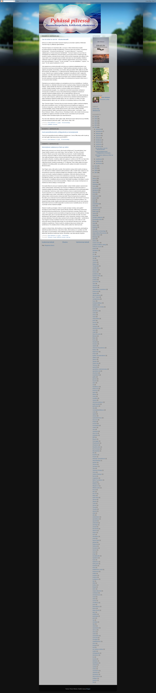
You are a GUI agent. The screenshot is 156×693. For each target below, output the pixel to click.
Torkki (94, 503)
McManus (95, 483)
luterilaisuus (96, 310)
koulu (94, 308)
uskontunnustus (97, 328)
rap (93, 620)
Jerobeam (95, 466)
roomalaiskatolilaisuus (98, 410)
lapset (94, 392)
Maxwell (95, 482)
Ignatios (95, 462)
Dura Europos (96, 449)
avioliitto (95, 268)
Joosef (94, 260)
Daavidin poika (96, 447)
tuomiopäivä (96, 425)
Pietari (94, 205)
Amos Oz (95, 433)
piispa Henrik (96, 610)
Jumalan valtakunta (98, 217)
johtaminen (95, 209)
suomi (94, 324)
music (94, 186)
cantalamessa (96, 299)
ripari (94, 283)
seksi (94, 223)
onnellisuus (95, 602)
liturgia (94, 587)
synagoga (95, 639)
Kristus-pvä (95, 291)
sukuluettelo (96, 635)
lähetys (94, 394)
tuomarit (55, 124)
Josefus (95, 262)
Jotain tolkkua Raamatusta (99, 233)
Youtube (95, 509)
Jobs (94, 468)
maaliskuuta (99, 159)
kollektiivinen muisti (97, 569)
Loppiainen (95, 478)
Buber (94, 338)
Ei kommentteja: (66, 122)
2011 (95, 127)
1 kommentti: (65, 235)
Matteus (95, 264)
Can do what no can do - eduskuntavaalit (55, 39)
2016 (95, 116)
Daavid (94, 215)
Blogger (88, 689)
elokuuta (98, 137)
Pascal (94, 489)
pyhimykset (95, 406)
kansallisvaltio (96, 555)
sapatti (94, 414)
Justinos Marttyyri (97, 474)
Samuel (95, 499)
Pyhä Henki (95, 497)
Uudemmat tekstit (48, 242)
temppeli (95, 645)
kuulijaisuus (96, 579)
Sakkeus (95, 357)
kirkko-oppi (95, 211)
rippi (94, 624)
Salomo (95, 359)
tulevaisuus (95, 655)
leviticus (95, 585)
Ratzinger (95, 236)
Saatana (95, 293)
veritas (94, 668)
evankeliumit (96, 375)
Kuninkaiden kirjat (97, 219)
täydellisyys (95, 663)
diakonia (95, 530)
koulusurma (96, 571)
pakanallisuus (96, 606)
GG (93, 254)
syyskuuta (98, 135)
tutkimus (95, 225)
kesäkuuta (98, 142)
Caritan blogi (96, 108)
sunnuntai (95, 637)
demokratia (95, 528)
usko (94, 429)
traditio (94, 651)
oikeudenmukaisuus (98, 402)
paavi (94, 604)
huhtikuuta (98, 146)
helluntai (95, 546)
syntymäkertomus (97, 417)
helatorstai (95, 544)
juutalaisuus (96, 273)
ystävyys (95, 680)
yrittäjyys (95, 678)
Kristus (94, 353)
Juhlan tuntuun (96, 234)
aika (94, 515)
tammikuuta (99, 163)
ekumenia (95, 270)
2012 (95, 125)
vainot (94, 330)
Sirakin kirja (96, 363)
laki (93, 581)
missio (94, 396)
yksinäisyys (95, 674)
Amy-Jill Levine (96, 334)
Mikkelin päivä (96, 487)
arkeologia (95, 184)
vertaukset (95, 431)
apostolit (95, 520)
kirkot (94, 567)
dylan (94, 202)
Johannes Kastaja (97, 470)
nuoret (94, 180)
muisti (94, 596)
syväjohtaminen (97, 641)
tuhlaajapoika (96, 653)
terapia (94, 421)
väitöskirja (95, 672)
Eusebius (95, 454)
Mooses (95, 221)
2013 (95, 123)
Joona (94, 472)
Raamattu (95, 192)
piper (94, 612)
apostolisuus (96, 519)
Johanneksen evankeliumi (99, 289)
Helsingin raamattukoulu (99, 458)
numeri (94, 600)
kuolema (95, 577)
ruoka (94, 412)
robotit (94, 626)
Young (94, 507)
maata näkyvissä (97, 591)
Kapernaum (96, 351)
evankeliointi (96, 203)
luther (94, 589)
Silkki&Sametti (96, 110)
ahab (94, 513)
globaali (95, 542)
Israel (54, 237)
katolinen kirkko (97, 275)
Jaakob (94, 345)
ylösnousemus (96, 676)
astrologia (95, 524)
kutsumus (95, 390)
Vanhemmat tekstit (82, 242)
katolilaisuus (96, 386)
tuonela (94, 659)
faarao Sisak (96, 540)
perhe (94, 320)
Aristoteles (95, 435)
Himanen (50, 237)
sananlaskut (96, 627)
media (94, 312)
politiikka (50, 124)
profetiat (95, 279)
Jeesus (94, 178)
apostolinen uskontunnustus (100, 369)
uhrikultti (95, 664)
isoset (94, 552)
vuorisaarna (96, 670)
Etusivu (65, 242)
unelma (94, 427)
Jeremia (95, 464)
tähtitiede (95, 661)
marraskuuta (99, 131)
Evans (94, 340)
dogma (94, 532)
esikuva (95, 240)
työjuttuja (95, 227)
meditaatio (95, 592)
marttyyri (95, 277)
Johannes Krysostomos (99, 347)
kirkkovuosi (95, 388)
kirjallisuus (95, 305)
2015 (95, 118)
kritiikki (94, 573)
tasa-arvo (95, 419)
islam (94, 382)
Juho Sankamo (106, 97)
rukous (94, 213)
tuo (93, 657)
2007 (95, 172)
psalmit (94, 248)
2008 (95, 170)
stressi (94, 631)
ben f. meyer (96, 297)
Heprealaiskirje (96, 460)
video (94, 229)
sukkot (94, 633)
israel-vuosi (95, 196)
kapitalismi (95, 557)
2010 (95, 166)
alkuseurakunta (97, 295)
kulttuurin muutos (61, 237)
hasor (94, 301)
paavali (94, 198)
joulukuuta (98, 129)
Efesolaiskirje (96, 450)
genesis (95, 378)
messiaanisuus (96, 594)
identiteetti (95, 190)
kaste (94, 559)
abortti (94, 238)
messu (94, 314)
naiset (94, 316)
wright (94, 332)
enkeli (94, 538)
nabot (94, 598)
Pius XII (95, 493)
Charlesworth (96, 443)
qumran (95, 322)
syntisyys (95, 326)
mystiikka (95, 398)
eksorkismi (95, 373)
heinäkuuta (99, 140)
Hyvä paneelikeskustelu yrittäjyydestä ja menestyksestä (60, 132)
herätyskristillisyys (97, 303)
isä (93, 384)
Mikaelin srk (96, 485)
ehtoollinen (95, 536)
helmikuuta (99, 161)
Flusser (94, 456)
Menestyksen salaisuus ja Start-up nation (55, 147)
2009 (95, 168)
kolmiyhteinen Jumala (98, 306)
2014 (95, 121)
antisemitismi (96, 517)
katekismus (95, 561)
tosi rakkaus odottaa (98, 649)
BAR (94, 437)
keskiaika (95, 565)
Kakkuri (94, 349)
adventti (95, 511)
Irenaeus (95, 343)
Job (93, 258)
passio (94, 608)
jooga (94, 554)
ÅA (93, 682)
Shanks (94, 501)
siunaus (95, 415)
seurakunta (95, 188)
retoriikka (95, 622)
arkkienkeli (95, 522)
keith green (95, 563)
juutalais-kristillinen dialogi (99, 244)
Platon (94, 495)
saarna (94, 182)
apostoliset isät (96, 371)
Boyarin (95, 439)
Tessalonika (96, 266)
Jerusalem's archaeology (99, 231)
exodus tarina (96, 242)
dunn (94, 534)
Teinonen (95, 365)
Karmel (94, 476)
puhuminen (95, 281)
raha (94, 408)
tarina (94, 643)
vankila (94, 666)
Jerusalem (95, 256)
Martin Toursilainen (97, 480)
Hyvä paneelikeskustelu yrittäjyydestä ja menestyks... (103, 152)
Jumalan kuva (96, 207)
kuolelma (95, 575)
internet (95, 550)
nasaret (95, 400)
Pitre (94, 491)
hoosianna (95, 548)
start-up (68, 237)
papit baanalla (96, 404)
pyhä (94, 618)
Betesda (95, 336)
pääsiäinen (95, 250)
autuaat (95, 526)
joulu (94, 194)
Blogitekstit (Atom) (49, 245)
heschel (95, 380)
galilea (94, 377)
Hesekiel (95, 342)
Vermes (95, 505)
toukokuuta (99, 144)
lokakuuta (98, 133)
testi (94, 647)
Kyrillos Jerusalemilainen (99, 355)
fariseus (95, 271)
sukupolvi (95, 285)
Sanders (95, 361)
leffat (94, 583)
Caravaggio (96, 441)
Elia (93, 452)
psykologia (95, 616)
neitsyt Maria (96, 318)
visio (94, 252)
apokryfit (95, 367)
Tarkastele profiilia (104, 99)
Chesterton (95, 445)
